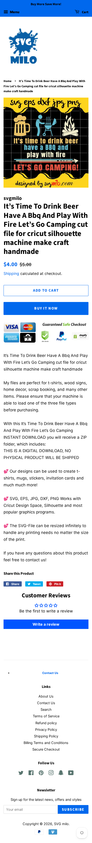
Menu (14, 12)
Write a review (46, 624)
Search (46, 709)
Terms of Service (46, 716)
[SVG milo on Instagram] (51, 774)
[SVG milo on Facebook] (31, 774)
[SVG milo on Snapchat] (60, 774)
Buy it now (46, 308)
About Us (46, 696)
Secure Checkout (46, 749)
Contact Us (46, 703)
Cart (84, 12)
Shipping (11, 273)
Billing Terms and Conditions (46, 743)
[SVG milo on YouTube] (71, 774)
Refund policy (46, 723)
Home (8, 81)
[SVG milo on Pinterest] (41, 774)
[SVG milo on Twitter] (21, 774)
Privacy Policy (46, 729)
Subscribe (73, 809)
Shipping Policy (46, 736)
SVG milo (61, 824)
